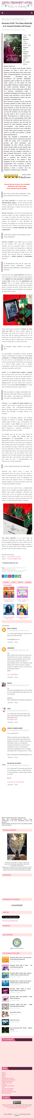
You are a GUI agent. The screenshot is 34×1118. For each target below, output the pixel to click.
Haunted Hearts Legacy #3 (8, 569)
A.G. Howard (9, 568)
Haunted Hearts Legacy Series (9, 570)
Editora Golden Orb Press (19, 568)
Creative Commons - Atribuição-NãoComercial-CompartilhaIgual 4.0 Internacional (17, 1107)
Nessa (9, 683)
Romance (9, 571)
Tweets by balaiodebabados (10, 921)
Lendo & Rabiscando (14, 728)
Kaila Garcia (12, 628)
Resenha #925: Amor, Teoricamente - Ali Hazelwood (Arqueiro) (21, 958)
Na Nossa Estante (14, 763)
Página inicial (5, 18)
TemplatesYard (16, 1114)
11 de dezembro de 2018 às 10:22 (18, 630)
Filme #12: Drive (14, 1020)
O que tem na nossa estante (15, 782)
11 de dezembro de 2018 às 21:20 (18, 730)
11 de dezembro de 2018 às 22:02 (18, 765)
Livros (19, 570)
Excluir (16, 642)
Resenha (4, 571)
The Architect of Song (13, 557)
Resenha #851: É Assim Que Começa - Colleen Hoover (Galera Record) (21, 974)
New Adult (24, 570)
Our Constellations (12, 674)
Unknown (10, 648)
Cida (9, 708)
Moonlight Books (12, 719)
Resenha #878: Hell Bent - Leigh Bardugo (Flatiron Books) (21, 1005)
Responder (10, 642)
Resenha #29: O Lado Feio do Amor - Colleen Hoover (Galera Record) (21, 982)
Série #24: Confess (15, 1012)
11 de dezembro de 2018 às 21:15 (18, 710)
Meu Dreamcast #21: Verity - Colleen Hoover (21, 1028)
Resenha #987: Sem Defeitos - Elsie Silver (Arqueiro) (21, 997)
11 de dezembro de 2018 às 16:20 (18, 685)
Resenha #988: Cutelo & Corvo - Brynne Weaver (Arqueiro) (21, 989)
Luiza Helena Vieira (8, 29)
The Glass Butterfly (14, 18)
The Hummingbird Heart (14, 559)
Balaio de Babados (7, 1105)
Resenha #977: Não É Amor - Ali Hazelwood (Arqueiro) (21, 966)
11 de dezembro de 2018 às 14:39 (18, 650)
